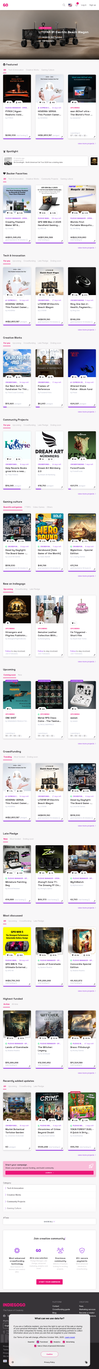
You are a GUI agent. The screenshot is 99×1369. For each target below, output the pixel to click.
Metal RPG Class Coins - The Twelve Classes (48, 721)
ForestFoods (77, 467)
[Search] (64, 5)
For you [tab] (6, 261)
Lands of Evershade (49, 963)
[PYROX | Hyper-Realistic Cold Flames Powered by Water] (17, 89)
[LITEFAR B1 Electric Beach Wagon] (49, 281)
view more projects (86, 143)
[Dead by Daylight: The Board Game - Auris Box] (17, 527)
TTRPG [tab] (27, 507)
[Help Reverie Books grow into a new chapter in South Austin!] (17, 445)
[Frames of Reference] (49, 363)
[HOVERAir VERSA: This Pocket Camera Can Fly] (49, 89)
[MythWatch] (82, 859)
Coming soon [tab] (9, 675)
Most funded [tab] (19, 757)
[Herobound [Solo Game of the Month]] (49, 527)
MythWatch (77, 881)
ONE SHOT (10, 717)
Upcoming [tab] (17, 261)
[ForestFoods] (82, 445)
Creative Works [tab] (32, 70)
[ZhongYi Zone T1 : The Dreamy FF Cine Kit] (49, 859)
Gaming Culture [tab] (47, 70)
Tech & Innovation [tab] (16, 70)
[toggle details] (30, 138)
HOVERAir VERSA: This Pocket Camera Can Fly (49, 114)
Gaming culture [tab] (66, 179)
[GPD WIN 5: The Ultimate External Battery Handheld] (17, 941)
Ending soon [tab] (56, 261)
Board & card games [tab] (12, 507)
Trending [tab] (7, 757)
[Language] (70, 5)
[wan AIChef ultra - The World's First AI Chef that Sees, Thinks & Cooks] (82, 89)
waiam (73, 717)
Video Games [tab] (38, 507)
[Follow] (7, 623)
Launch (48, 1173)
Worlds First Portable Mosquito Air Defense (81, 225)
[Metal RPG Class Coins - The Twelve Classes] (49, 695)
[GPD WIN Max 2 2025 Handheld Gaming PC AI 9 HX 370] (49, 199)
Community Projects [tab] (49, 179)
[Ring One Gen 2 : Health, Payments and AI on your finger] (82, 281)
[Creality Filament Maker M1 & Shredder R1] (17, 199)
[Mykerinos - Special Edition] (82, 527)
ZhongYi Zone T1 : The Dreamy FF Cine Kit (49, 885)
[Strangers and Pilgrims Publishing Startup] (17, 609)
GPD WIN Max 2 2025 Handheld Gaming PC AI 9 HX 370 (49, 225)
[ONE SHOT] (17, 695)
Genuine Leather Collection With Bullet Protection (48, 635)
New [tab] (20, 675)
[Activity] (76, 5)
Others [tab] (49, 507)
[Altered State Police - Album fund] (82, 363)
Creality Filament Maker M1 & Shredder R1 (15, 225)
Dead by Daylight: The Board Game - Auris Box (15, 553)
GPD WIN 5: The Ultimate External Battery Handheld (15, 967)
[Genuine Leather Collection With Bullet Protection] (49, 609)
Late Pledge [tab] (43, 261)
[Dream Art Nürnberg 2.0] (49, 445)
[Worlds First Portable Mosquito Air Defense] (82, 199)
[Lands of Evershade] (49, 941)
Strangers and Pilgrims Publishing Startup (16, 635)
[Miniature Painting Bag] (17, 859)
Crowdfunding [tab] (29, 261)
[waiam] (82, 695)
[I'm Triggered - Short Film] (82, 609)
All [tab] (4, 70)
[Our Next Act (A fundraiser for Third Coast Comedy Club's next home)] (17, 363)
